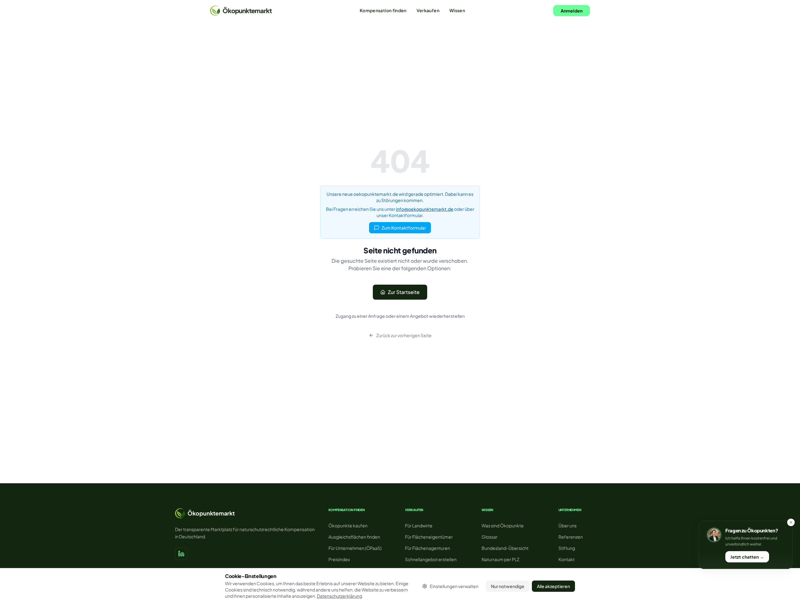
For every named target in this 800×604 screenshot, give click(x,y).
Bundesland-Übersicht (505, 548)
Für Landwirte (418, 525)
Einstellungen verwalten (454, 586)
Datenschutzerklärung (339, 596)
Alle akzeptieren (553, 586)
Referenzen (570, 537)
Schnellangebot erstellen (431, 559)
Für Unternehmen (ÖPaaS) (355, 548)
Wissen (457, 10)
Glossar (490, 537)
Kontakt (566, 559)
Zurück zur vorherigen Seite (404, 335)
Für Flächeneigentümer (429, 537)
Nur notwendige (507, 586)
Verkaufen (428, 10)
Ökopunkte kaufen (348, 525)
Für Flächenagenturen (427, 548)
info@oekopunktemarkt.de (424, 209)
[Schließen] (791, 522)
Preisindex (339, 559)
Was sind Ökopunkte (503, 525)
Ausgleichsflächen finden (354, 537)
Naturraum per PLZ (500, 559)
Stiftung (566, 548)
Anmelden (571, 10)
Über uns (567, 525)
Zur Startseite (404, 292)
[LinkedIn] (181, 553)
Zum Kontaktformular (404, 228)
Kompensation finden (383, 10)
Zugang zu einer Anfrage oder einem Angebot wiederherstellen (400, 316)
